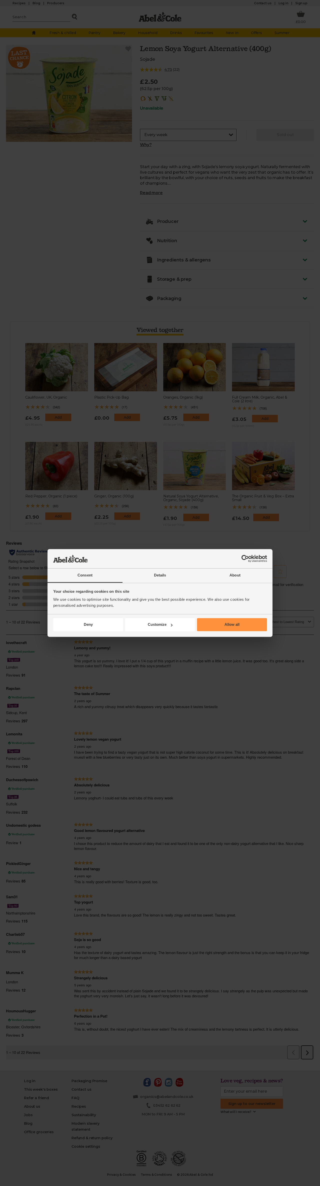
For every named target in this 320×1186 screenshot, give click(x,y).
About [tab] (235, 575)
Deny (88, 625)
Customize (157, 625)
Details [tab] (160, 575)
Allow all (232, 625)
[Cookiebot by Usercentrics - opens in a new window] (245, 558)
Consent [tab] (85, 575)
